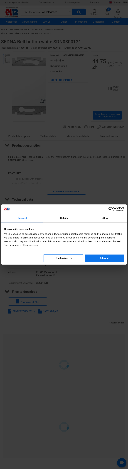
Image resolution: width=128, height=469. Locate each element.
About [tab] (105, 218)
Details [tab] (64, 218)
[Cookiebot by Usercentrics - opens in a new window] (110, 209)
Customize (62, 258)
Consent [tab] (22, 218)
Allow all (104, 258)
